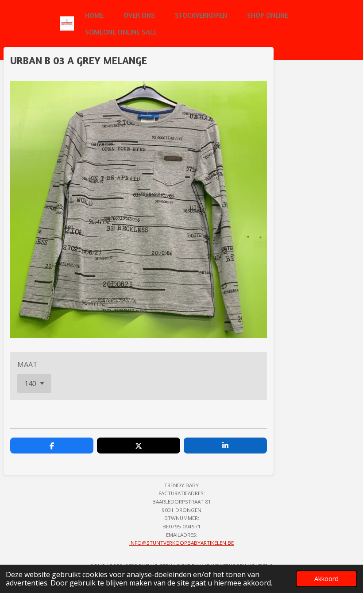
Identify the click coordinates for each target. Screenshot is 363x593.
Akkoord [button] (326, 578)
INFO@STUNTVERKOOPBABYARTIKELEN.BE (181, 542)
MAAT (27, 364)
